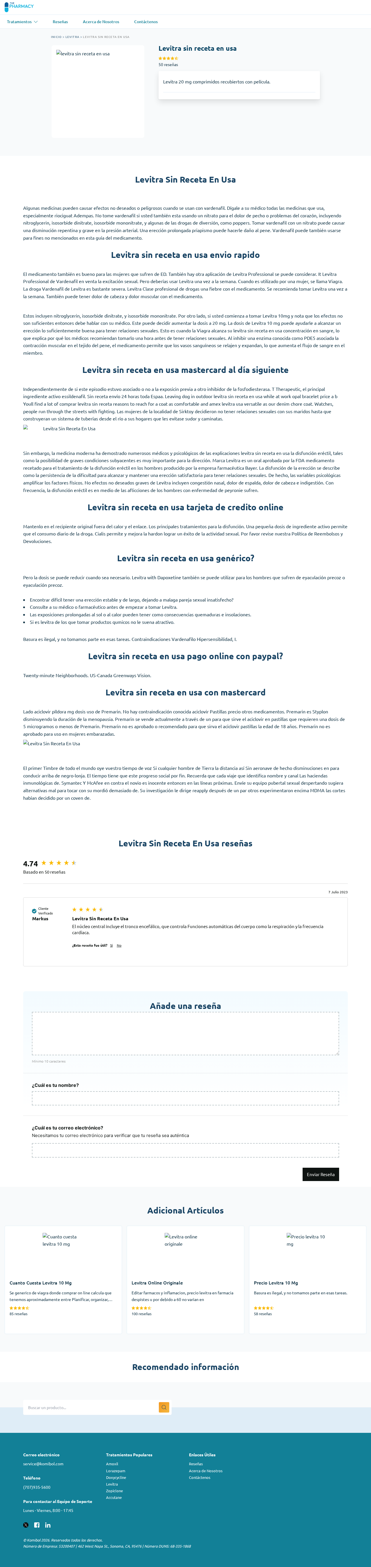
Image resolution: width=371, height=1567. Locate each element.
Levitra (72, 36)
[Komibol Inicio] (23, 7)
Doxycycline (116, 1477)
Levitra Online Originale (151, 1229)
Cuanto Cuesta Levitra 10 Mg (35, 1229)
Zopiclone (114, 1490)
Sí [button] (111, 945)
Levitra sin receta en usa (106, 36)
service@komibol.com (43, 1463)
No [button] (119, 945)
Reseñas (196, 1463)
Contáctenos (199, 1477)
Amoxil (112, 1463)
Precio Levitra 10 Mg (270, 1229)
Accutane (114, 1497)
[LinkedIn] (47, 1524)
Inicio (56, 36)
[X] (25, 1524)
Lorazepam (115, 1470)
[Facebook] (36, 1524)
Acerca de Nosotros (206, 1470)
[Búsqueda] (164, 1407)
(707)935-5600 (36, 1487)
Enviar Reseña (321, 1174)
